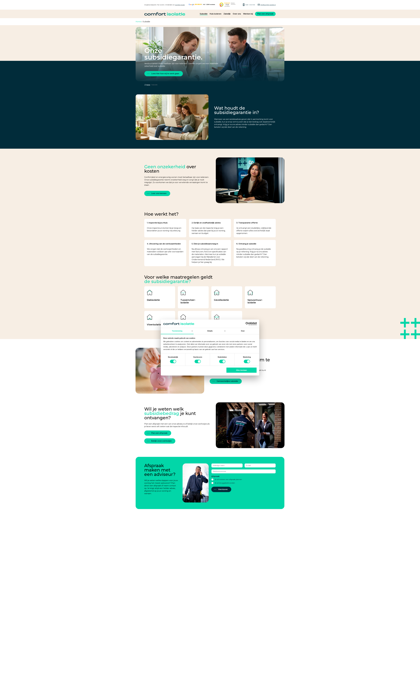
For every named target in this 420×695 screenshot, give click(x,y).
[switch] (198, 361)
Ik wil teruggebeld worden (225, 483)
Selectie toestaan (210, 370)
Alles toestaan (241, 370)
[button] (163, 73)
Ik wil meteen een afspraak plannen (228, 479)
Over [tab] (243, 331)
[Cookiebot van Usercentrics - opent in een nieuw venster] (247, 323)
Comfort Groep (180, 5)
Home (138, 22)
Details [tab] (210, 331)
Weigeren (178, 370)
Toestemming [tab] (177, 331)
